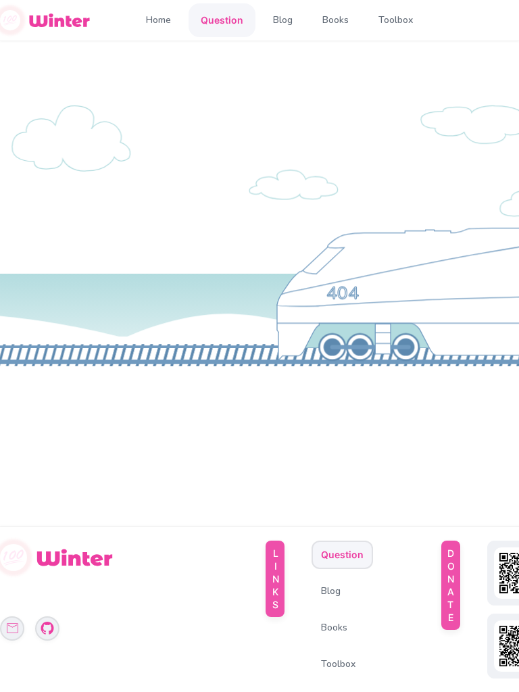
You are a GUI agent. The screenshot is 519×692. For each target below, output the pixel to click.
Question (222, 20)
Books (335, 20)
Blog (283, 20)
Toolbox (395, 20)
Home (158, 20)
